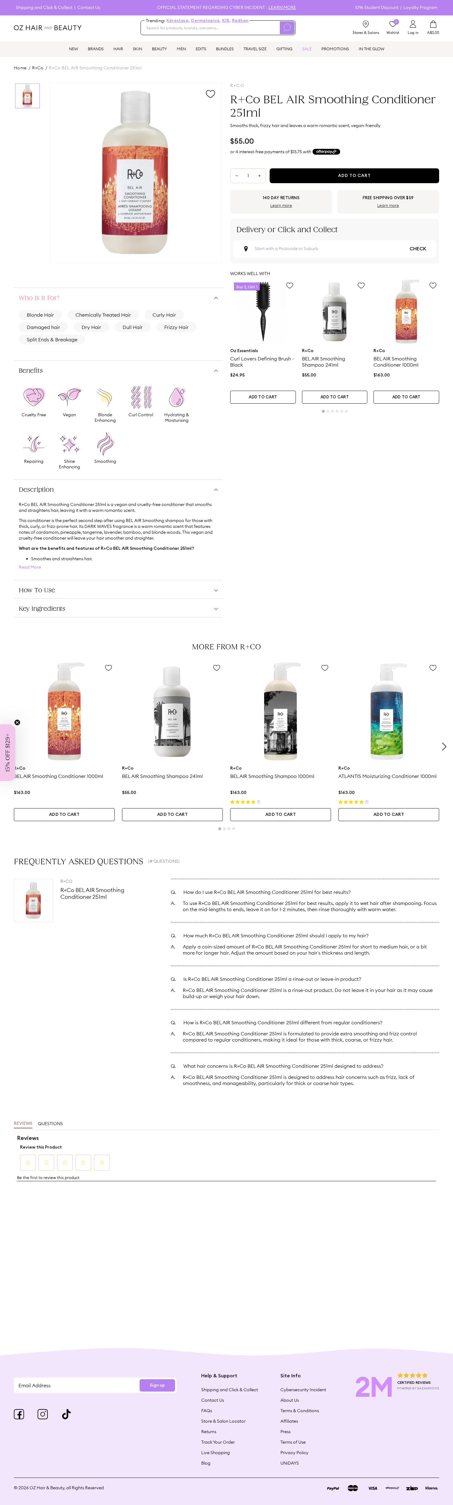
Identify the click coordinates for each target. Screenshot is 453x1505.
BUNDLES (225, 48)
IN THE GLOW (371, 48)
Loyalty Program (420, 7)
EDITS (201, 48)
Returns (208, 1431)
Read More (30, 567)
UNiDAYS (289, 1463)
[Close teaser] (17, 722)
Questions (50, 1123)
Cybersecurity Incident (303, 1389)
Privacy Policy (294, 1452)
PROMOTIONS (335, 48)
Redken (240, 21)
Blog (205, 1463)
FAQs (206, 1410)
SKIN (137, 48)
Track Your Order (218, 1442)
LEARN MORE (282, 7)
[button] (7, 752)
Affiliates (289, 1421)
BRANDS (96, 48)
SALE (307, 48)
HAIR (118, 48)
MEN (181, 48)
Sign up (157, 1385)
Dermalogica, (206, 21)
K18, (226, 21)
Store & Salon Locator (223, 1421)
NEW (73, 48)
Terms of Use (293, 1442)
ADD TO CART (263, 397)
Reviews (23, 1123)
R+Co (38, 68)
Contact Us (88, 7)
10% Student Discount (376, 7)
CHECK (418, 248)
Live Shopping (215, 1452)
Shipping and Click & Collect (44, 7)
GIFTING (284, 48)
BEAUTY (159, 48)
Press (285, 1431)
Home (20, 68)
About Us (289, 1400)
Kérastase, (178, 21)
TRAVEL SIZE (255, 48)
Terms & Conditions (299, 1410)
